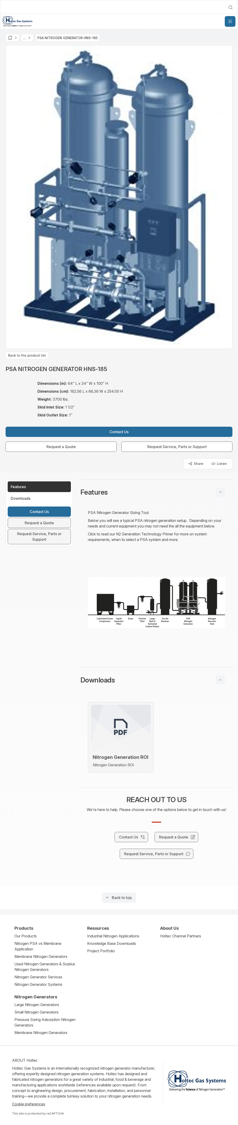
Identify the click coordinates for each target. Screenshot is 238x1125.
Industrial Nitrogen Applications (113, 936)
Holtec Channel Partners (180, 936)
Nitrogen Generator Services (38, 977)
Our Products (25, 936)
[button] (156, 492)
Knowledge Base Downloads (111, 943)
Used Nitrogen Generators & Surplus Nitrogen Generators (44, 967)
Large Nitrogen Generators (36, 1004)
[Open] (230, 21)
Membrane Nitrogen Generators (40, 956)
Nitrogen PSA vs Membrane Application (37, 946)
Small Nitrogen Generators (36, 1012)
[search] (230, 7)
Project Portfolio (101, 951)
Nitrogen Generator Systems (38, 984)
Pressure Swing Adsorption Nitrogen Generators (45, 1022)
